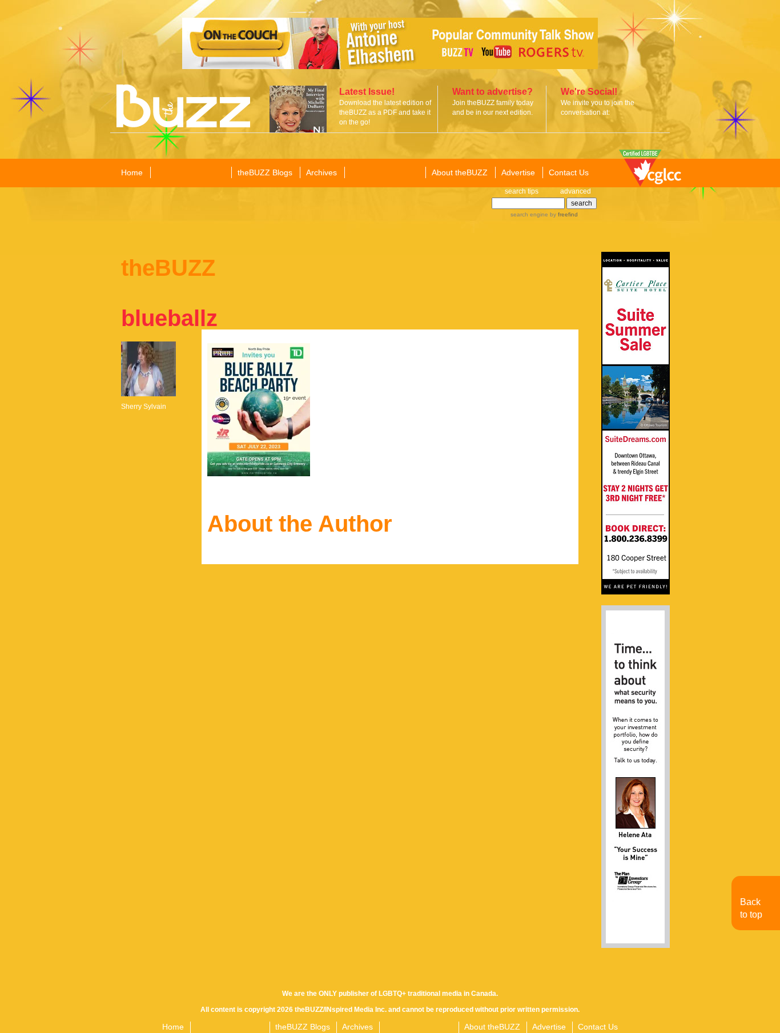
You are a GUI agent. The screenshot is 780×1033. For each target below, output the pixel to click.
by (563, 214)
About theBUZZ (460, 172)
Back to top (751, 908)
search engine (529, 214)
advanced (575, 191)
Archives (321, 172)
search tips (521, 191)
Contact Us (569, 172)
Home (132, 172)
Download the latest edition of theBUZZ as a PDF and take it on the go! (385, 112)
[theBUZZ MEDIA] (384, 173)
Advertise (518, 172)
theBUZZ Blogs (265, 172)
